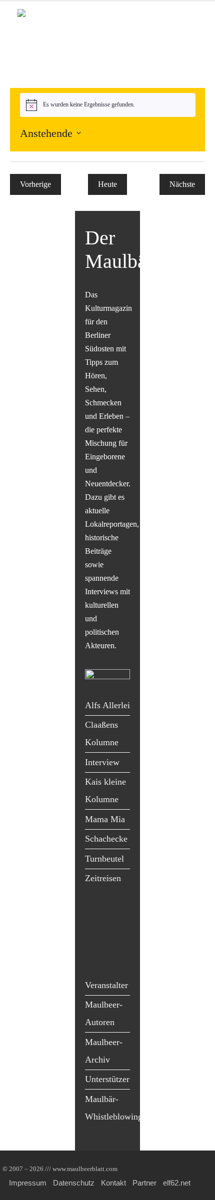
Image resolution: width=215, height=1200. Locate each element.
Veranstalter (106, 985)
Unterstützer (107, 1079)
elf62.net (176, 1183)
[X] (118, 915)
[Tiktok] (95, 956)
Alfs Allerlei (107, 705)
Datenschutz (73, 1183)
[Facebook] (95, 915)
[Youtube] (95, 935)
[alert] (108, 105)
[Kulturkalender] (108, 37)
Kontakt (113, 1183)
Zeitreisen (103, 878)
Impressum (27, 1183)
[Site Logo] (75, 17)
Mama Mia (105, 819)
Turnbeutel (104, 859)
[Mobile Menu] (186, 65)
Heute (107, 184)
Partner (144, 1183)
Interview (102, 762)
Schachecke (106, 839)
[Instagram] (118, 935)
